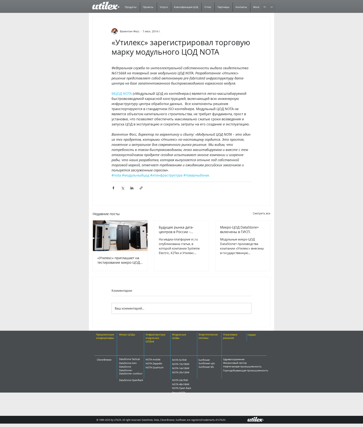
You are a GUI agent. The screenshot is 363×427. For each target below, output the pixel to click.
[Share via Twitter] (122, 188)
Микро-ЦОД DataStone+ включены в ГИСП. (239, 229)
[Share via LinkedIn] (132, 188)
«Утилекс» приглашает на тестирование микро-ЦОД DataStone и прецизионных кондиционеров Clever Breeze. (119, 260)
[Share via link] (141, 188)
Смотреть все (261, 213)
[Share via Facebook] (113, 188)
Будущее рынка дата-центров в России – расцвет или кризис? (176, 229)
